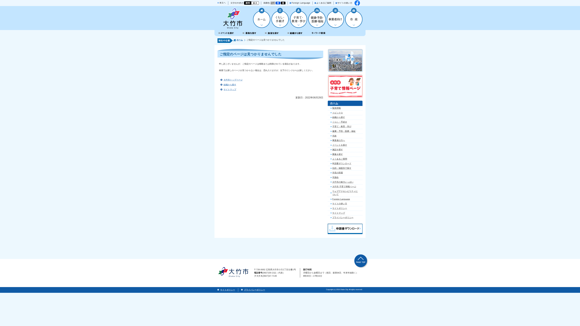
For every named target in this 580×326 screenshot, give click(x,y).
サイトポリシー (339, 208)
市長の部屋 (337, 172)
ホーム (240, 40)
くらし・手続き (339, 122)
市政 (334, 136)
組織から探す (230, 84)
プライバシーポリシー (342, 217)
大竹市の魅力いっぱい (342, 182)
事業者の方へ (338, 140)
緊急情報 (336, 108)
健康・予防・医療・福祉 (344, 131)
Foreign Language (341, 199)
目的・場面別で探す (341, 168)
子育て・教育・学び (341, 126)
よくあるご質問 (339, 159)
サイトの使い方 (339, 203)
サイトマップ (230, 89)
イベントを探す (339, 145)
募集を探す (337, 154)
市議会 (335, 177)
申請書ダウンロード (341, 163)
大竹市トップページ (233, 80)
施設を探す (337, 149)
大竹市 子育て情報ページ (344, 186)
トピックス (337, 113)
